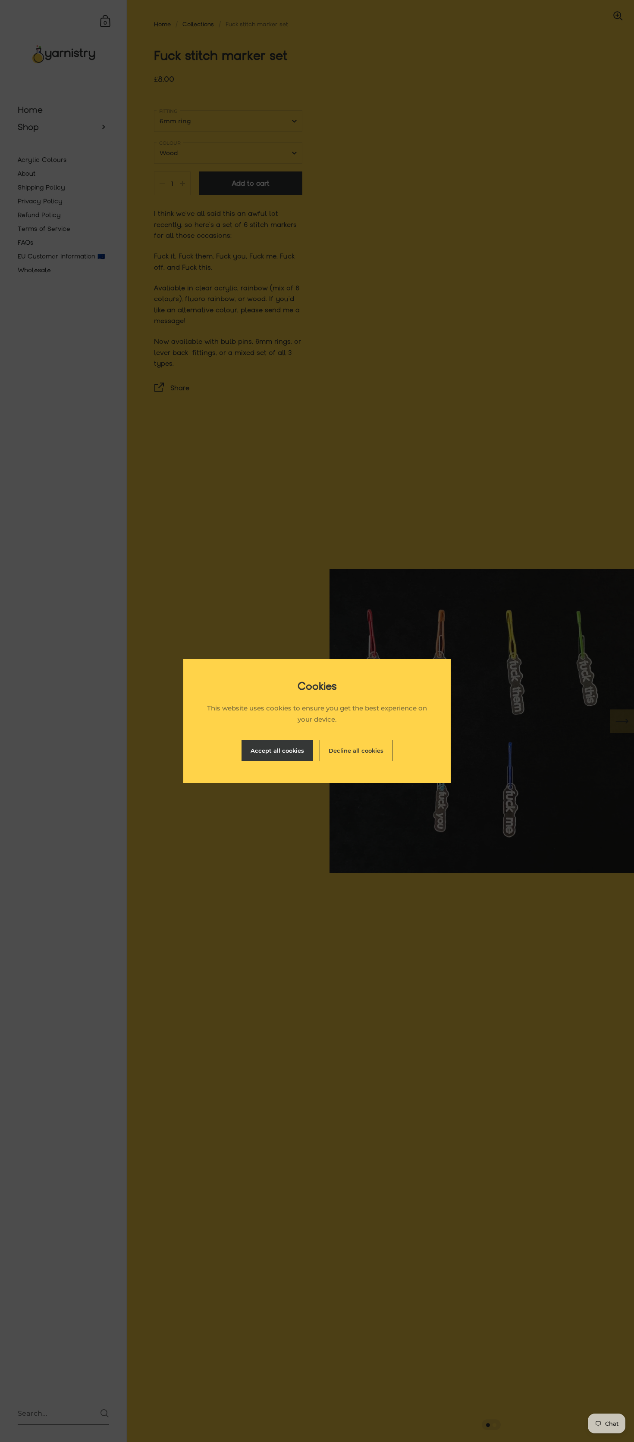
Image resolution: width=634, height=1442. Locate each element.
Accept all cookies (277, 750)
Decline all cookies (356, 750)
